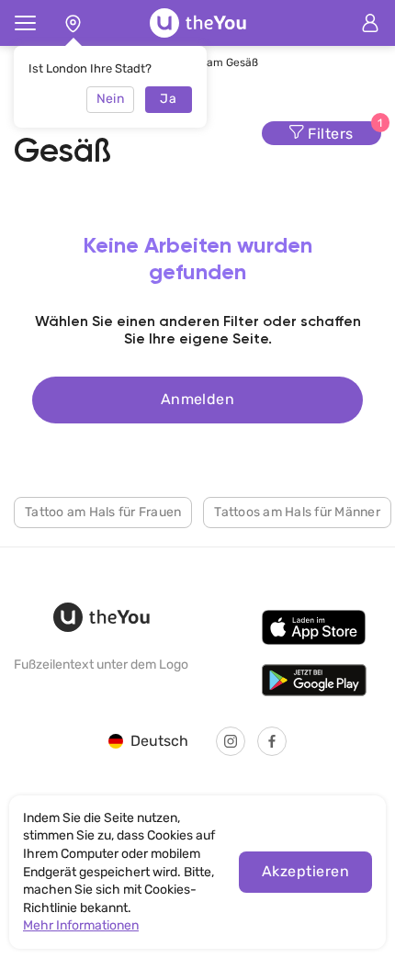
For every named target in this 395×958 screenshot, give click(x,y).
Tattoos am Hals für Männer (297, 512)
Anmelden (198, 399)
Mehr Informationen (81, 925)
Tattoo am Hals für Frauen (103, 512)
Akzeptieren (305, 871)
